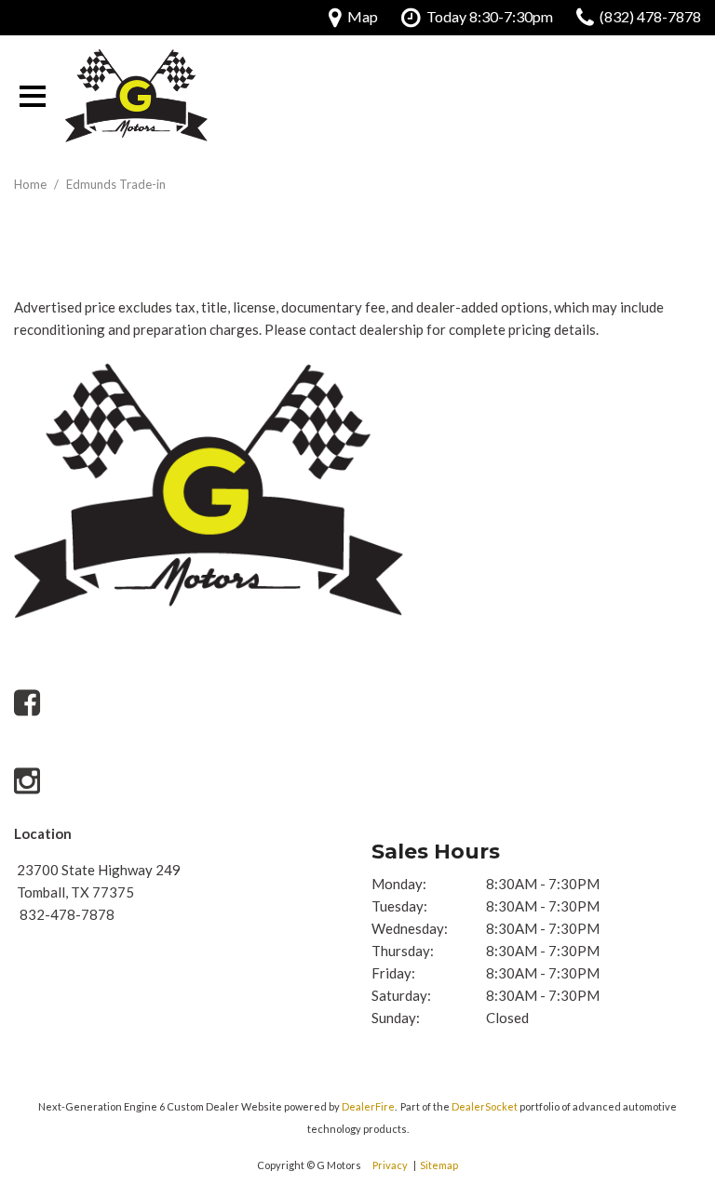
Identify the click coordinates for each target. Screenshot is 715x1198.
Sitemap (439, 1165)
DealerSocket (485, 1106)
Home (31, 184)
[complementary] (659, 989)
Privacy (390, 1165)
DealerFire (368, 1106)
